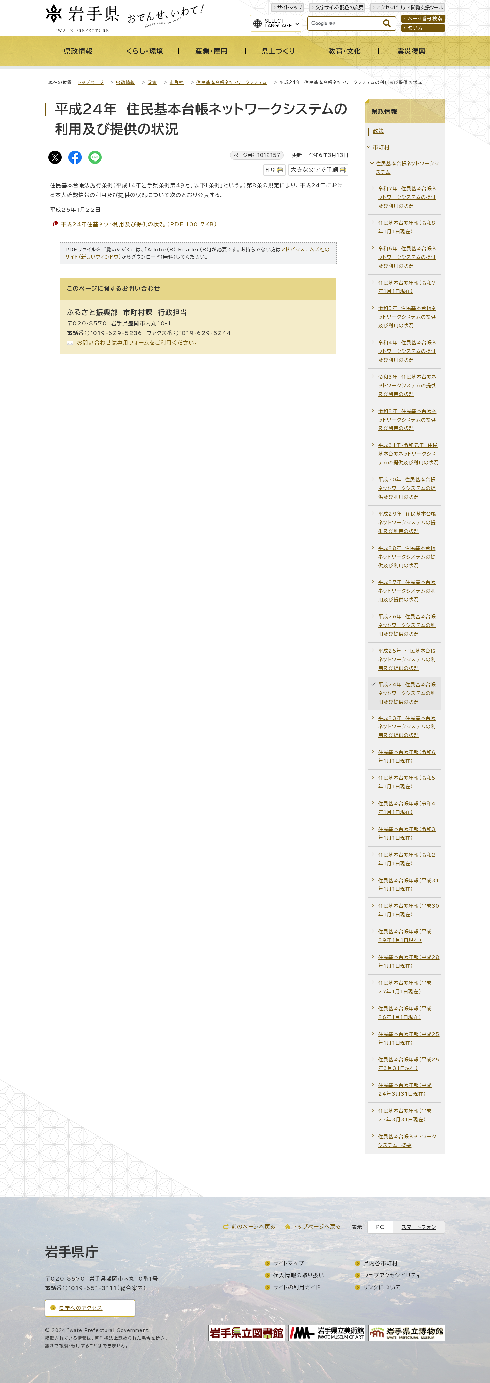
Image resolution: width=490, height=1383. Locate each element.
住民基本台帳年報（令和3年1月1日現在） (407, 833)
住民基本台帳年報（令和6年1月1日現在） (407, 756)
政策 (152, 82)
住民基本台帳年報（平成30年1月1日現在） (409, 910)
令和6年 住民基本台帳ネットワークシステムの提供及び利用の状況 (407, 257)
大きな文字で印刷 (314, 169)
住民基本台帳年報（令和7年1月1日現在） (407, 287)
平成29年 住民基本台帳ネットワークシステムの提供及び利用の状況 (407, 522)
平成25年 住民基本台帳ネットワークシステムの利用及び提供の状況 (407, 659)
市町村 (177, 82)
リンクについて (382, 1287)
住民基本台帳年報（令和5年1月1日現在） (406, 782)
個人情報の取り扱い (298, 1275)
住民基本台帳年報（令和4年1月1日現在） (407, 808)
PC (380, 1227)
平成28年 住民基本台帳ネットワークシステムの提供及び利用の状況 (407, 557)
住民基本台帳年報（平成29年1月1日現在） (405, 936)
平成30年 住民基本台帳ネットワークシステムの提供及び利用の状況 (407, 488)
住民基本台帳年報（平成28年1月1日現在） (409, 961)
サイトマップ (289, 7)
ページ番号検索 (425, 18)
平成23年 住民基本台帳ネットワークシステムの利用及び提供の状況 (407, 727)
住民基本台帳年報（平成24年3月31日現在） (405, 1089)
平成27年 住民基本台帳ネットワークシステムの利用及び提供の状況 (407, 591)
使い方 (415, 28)
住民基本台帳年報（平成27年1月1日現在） (405, 987)
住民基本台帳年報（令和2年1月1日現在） (407, 859)
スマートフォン (419, 1227)
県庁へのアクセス (81, 1308)
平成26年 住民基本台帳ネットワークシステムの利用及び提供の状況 (407, 625)
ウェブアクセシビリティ (392, 1275)
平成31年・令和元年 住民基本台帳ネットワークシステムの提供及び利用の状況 (408, 454)
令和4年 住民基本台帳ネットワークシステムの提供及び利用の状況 (407, 351)
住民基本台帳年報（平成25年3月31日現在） (409, 1064)
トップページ (91, 82)
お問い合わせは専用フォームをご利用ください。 (137, 342)
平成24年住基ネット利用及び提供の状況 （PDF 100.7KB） (139, 224)
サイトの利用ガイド (296, 1287)
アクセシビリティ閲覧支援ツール (409, 7)
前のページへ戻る (253, 1226)
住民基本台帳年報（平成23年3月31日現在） (405, 1115)
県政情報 (125, 82)
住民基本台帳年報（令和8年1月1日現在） (406, 227)
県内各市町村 (380, 1263)
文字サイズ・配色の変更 (339, 7)
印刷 (271, 169)
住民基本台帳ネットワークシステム (231, 82)
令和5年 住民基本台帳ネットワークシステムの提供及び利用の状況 (407, 317)
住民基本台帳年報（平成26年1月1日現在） (405, 1013)
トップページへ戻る (317, 1226)
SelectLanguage (278, 23)
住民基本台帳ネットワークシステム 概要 (407, 1141)
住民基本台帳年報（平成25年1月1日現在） (409, 1038)
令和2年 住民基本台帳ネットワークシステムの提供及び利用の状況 (407, 420)
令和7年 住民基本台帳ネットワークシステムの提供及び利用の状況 (407, 197)
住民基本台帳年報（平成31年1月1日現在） (408, 885)
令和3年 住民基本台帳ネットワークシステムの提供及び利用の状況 (407, 385)
